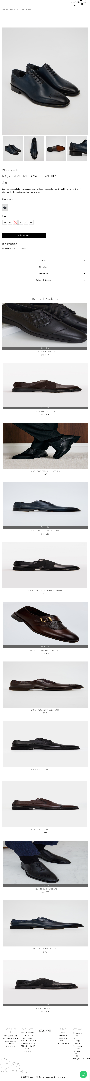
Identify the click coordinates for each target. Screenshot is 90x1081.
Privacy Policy (28, 1046)
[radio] (5, 222)
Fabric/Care (43, 274)
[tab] (44, 260)
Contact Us (28, 1035)
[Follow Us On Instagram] (83, 1074)
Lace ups (22, 248)
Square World (28, 1033)
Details (43, 260)
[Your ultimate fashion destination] (78, 4)
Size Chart (43, 267)
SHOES (15, 248)
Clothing (63, 1038)
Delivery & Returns (43, 280)
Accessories (63, 1043)
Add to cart (24, 235)
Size (4, 216)
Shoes (63, 1041)
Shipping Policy (28, 1043)
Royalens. (61, 1077)
